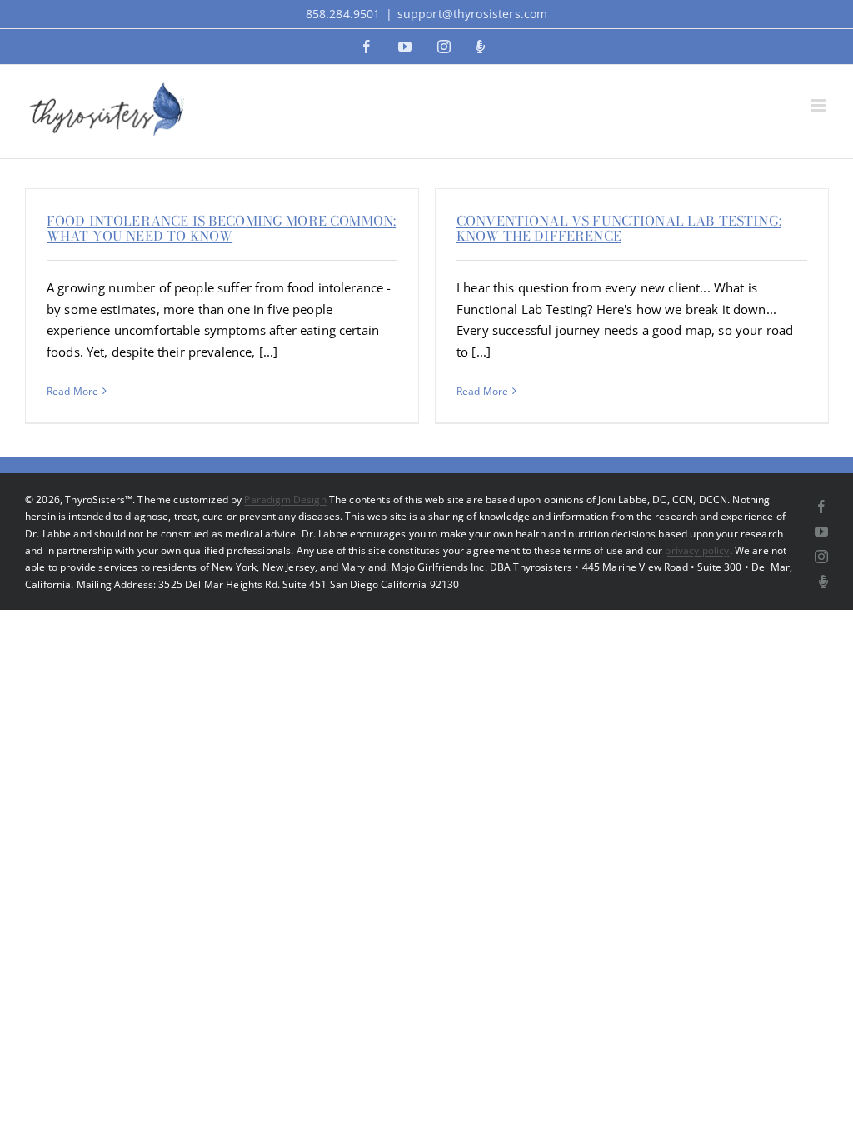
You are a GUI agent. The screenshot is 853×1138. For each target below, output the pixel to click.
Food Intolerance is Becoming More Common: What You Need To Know (221, 228)
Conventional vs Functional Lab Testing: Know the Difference (618, 228)
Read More (72, 391)
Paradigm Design (285, 499)
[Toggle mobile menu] (819, 105)
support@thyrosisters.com (472, 14)
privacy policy (697, 550)
